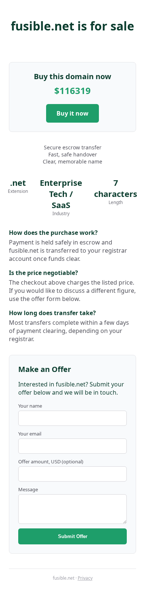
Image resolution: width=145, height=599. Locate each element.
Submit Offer (72, 536)
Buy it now (72, 113)
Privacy (85, 578)
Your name (30, 405)
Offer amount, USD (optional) (50, 461)
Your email (29, 433)
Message (28, 489)
